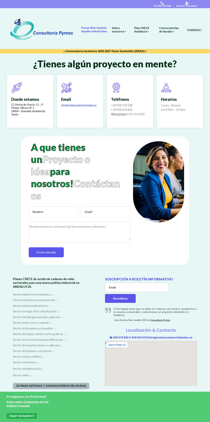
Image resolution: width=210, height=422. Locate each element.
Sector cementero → (26, 362)
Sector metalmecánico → (29, 368)
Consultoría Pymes (160, 320)
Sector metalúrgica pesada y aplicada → (38, 317)
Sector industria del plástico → (32, 305)
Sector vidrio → (23, 375)
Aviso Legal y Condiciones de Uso (28, 401)
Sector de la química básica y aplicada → (38, 345)
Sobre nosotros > (119, 29)
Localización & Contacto (151, 330)
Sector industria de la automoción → (36, 300)
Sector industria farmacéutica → (33, 294)
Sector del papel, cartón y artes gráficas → (40, 334)
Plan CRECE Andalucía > (141, 29)
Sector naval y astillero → (29, 356)
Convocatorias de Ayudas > (168, 29)
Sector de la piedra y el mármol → (34, 351)
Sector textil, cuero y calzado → (33, 322)
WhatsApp (118, 114)
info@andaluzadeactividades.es (170, 337)
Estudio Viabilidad (187, 6)
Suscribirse (120, 298)
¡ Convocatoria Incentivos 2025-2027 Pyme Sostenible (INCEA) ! (105, 51)
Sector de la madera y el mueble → (34, 328)
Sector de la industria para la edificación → (40, 339)
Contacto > (194, 29)
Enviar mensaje (46, 252)
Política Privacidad (18, 405)
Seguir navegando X (21, 415)
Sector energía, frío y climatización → (36, 311)
